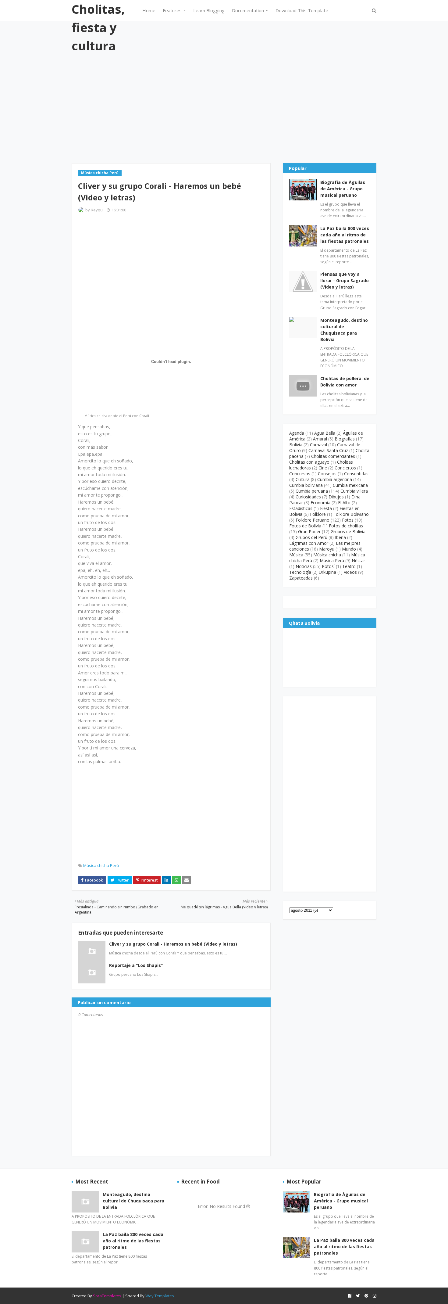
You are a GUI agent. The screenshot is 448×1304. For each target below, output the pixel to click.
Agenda (296, 433)
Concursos (299, 473)
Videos (350, 572)
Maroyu (326, 549)
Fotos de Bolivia (305, 526)
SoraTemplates (107, 1296)
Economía (320, 502)
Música (296, 555)
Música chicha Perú (101, 865)
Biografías (345, 439)
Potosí (328, 566)
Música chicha (327, 555)
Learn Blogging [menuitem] (209, 10)
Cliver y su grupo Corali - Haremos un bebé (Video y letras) (173, 944)
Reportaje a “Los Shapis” (136, 965)
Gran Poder (309, 531)
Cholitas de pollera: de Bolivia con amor (344, 381)
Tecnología (300, 572)
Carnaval (318, 444)
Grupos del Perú (311, 537)
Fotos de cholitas (346, 526)
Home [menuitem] (148, 10)
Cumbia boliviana (306, 485)
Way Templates (159, 1296)
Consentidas (356, 473)
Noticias (304, 566)
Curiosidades (308, 497)
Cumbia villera (354, 491)
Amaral (320, 439)
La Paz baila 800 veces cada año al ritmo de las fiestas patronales (344, 234)
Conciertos (345, 468)
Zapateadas (301, 578)
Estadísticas (300, 508)
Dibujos (336, 497)
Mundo (349, 549)
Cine (322, 468)
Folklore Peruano (312, 520)
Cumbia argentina (334, 479)
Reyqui (97, 210)
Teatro (349, 566)
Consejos (327, 473)
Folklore (318, 514)
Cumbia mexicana (350, 485)
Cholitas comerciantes (333, 456)
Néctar (358, 560)
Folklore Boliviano (351, 514)
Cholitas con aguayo (309, 462)
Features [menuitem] (172, 10)
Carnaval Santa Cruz (328, 450)
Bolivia (295, 444)
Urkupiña (327, 572)
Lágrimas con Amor (308, 543)
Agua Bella (324, 433)
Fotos (348, 520)
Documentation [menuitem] (248, 10)
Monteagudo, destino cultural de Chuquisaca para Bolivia (344, 329)
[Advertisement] (224, 108)
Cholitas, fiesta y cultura (98, 27)
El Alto (344, 502)
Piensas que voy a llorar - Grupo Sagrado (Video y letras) (344, 280)
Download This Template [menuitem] (302, 10)
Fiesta (326, 508)
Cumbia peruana (312, 491)
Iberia (340, 537)
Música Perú (332, 560)
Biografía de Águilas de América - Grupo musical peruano (342, 188)
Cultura (303, 479)
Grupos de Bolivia (348, 531)
